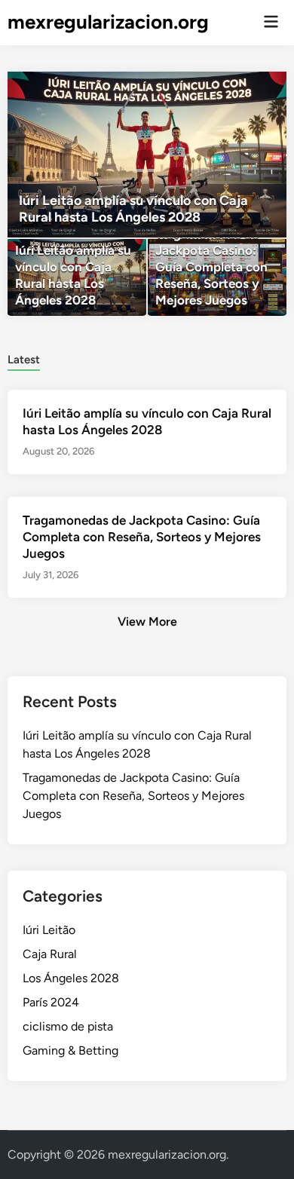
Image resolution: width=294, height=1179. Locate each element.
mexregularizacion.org (108, 22)
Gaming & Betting (70, 1050)
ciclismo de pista (68, 1026)
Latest (24, 359)
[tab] (24, 358)
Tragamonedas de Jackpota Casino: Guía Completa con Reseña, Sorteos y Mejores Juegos (142, 537)
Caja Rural (50, 954)
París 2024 (51, 1002)
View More (147, 621)
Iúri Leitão (49, 930)
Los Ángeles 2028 (71, 978)
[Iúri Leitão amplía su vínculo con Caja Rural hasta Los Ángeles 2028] (147, 154)
